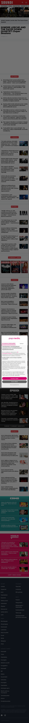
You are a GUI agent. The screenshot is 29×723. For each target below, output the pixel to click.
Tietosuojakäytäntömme (14, 384)
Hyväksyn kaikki (14, 378)
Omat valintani (14, 381)
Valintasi (22, 343)
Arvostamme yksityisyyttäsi (8, 343)
